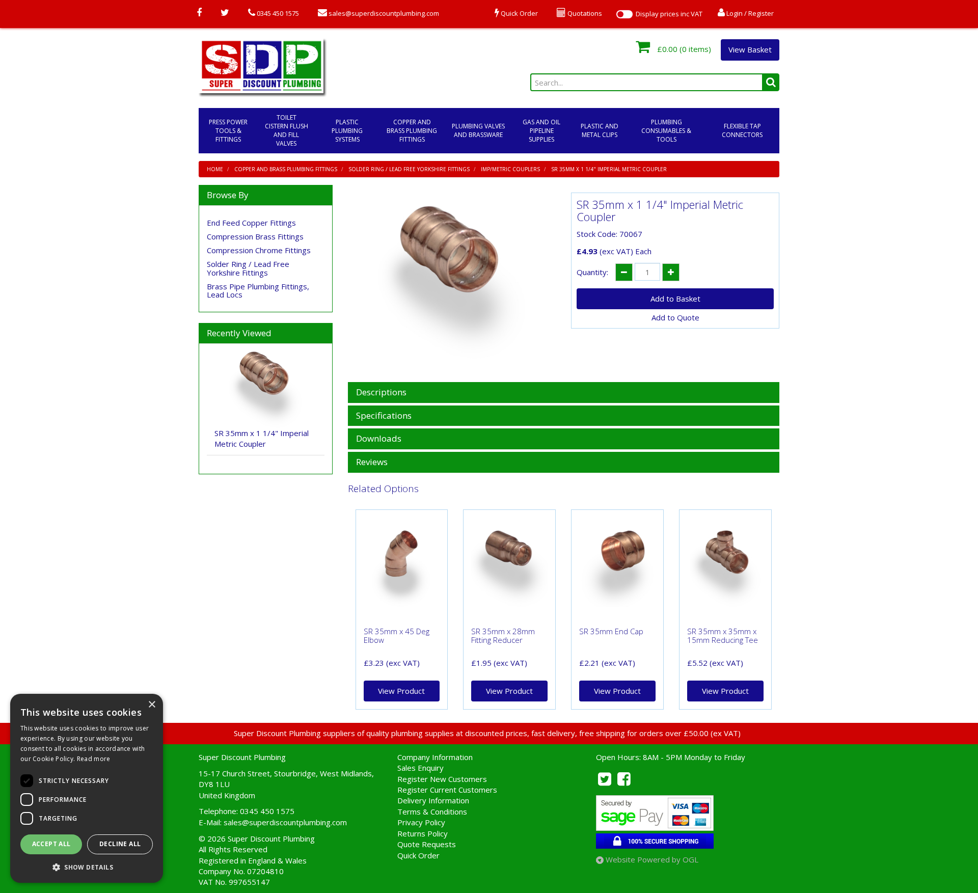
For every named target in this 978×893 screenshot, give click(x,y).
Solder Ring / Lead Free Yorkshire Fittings (409, 169)
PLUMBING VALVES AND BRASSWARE (478, 130)
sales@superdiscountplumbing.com (383, 13)
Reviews (372, 462)
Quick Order (418, 855)
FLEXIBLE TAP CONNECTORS (742, 130)
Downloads (378, 439)
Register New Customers (442, 779)
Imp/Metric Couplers (510, 169)
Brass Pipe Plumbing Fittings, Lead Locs (258, 290)
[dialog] (86, 788)
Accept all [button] (51, 844)
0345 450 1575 (277, 13)
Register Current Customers (447, 789)
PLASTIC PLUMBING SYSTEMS (347, 131)
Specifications (384, 416)
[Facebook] (199, 13)
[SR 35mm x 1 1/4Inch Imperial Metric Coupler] (452, 282)
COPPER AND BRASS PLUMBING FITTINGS (412, 131)
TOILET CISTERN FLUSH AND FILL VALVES (286, 130)
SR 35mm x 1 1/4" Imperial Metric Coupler (609, 169)
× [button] (151, 705)
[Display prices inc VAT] (624, 14)
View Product (401, 691)
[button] (86, 867)
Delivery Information (433, 800)
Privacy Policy (421, 822)
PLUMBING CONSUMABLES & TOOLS (666, 131)
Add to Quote (675, 317)
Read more (94, 758)
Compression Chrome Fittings (259, 250)
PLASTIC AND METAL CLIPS (599, 130)
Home (215, 169)
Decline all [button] (120, 844)
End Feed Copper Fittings (251, 223)
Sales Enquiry (420, 768)
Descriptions (381, 392)
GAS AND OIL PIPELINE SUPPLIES (541, 131)
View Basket (750, 49)
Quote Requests (426, 844)
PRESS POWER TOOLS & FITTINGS (228, 131)
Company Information (435, 757)
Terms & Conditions (432, 811)
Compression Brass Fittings (255, 236)
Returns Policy (422, 833)
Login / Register (749, 13)
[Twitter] (225, 13)
